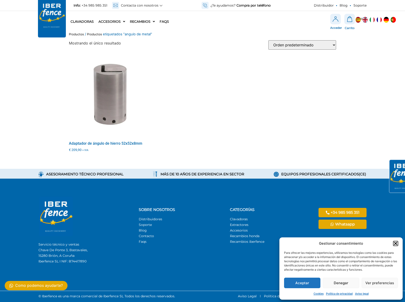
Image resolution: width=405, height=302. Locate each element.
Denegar (341, 283)
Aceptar (302, 283)
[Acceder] (335, 19)
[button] (395, 243)
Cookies (319, 293)
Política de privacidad (339, 293)
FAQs (164, 21)
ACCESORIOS (109, 21)
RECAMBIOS (140, 21)
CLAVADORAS (82, 21)
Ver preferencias (379, 283)
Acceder (336, 27)
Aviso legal (362, 293)
